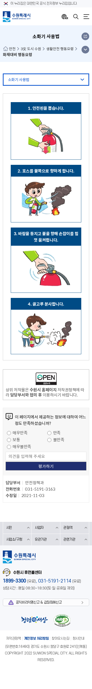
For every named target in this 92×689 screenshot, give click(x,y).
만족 (57, 432)
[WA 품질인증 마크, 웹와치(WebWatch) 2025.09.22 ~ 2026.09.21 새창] (62, 620)
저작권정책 (13, 638)
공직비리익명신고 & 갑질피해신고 (39, 602)
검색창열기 (75, 16)
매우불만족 (22, 446)
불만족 (58, 439)
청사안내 (78, 638)
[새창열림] (46, 379)
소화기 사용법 (18, 79)
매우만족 (20, 432)
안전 (12, 48)
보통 (16, 439)
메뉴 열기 (85, 49)
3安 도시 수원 (31, 48)
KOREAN (65, 16)
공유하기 (85, 36)
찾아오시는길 (61, 638)
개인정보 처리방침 (36, 638)
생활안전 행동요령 (60, 48)
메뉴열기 (86, 16)
